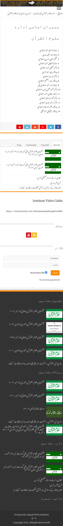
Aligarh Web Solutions (38, 514)
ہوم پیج (60, 13)
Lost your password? (49, 279)
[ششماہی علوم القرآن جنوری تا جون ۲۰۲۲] (54, 327)
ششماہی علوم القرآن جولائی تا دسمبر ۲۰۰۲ (27, 310)
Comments (31, 144)
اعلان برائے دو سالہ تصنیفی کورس (49, 177)
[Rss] (34, 235)
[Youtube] (28, 235)
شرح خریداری (55, 182)
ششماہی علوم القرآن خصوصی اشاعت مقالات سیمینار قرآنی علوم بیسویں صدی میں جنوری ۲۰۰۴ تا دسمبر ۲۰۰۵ (24, 429)
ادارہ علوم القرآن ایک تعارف (44, 13)
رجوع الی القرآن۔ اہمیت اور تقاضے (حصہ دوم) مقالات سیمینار (35, 363)
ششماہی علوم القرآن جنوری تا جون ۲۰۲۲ (27, 323)
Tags (19, 144)
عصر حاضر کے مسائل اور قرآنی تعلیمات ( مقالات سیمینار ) (40, 187)
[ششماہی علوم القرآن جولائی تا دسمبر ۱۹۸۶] (54, 340)
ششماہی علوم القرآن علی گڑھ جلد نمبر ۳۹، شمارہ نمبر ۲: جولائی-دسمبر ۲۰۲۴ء (24, 152)
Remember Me (37, 272)
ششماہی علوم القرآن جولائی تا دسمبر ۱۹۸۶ (27, 337)
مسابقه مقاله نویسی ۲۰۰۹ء (34, 408)
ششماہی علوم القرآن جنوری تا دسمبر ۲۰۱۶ (27, 382)
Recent (57, 144)
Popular (45, 144)
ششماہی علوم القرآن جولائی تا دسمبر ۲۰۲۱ (27, 395)
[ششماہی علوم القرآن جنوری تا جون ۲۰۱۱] (54, 353)
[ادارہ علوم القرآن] (31, 3)
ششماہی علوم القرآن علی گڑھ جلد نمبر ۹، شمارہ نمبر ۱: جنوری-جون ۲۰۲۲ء (24, 166)
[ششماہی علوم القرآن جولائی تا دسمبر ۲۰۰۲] (54, 314)
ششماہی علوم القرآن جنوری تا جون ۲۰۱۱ (27, 350)
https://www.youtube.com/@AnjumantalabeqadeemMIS (34, 210)
